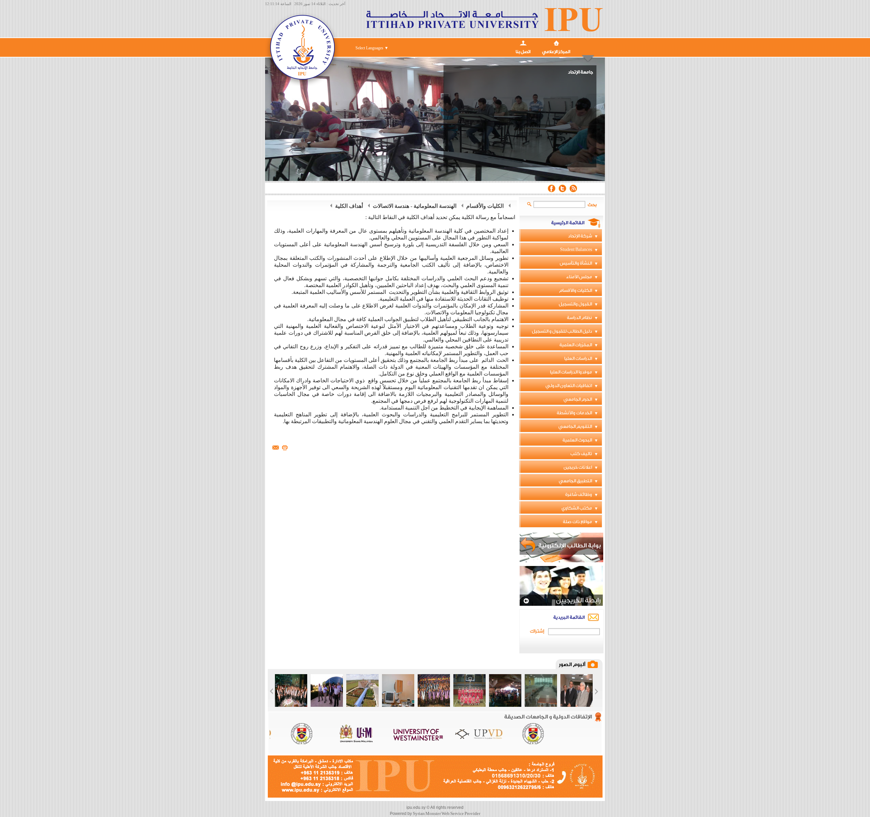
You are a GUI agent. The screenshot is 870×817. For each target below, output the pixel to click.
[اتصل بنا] (523, 42)
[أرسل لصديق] (276, 447)
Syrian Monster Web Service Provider (446, 813)
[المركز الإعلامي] (556, 42)
